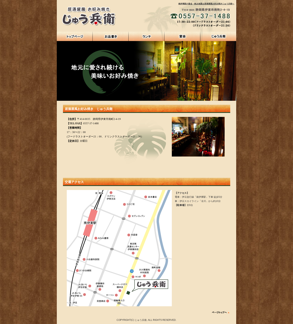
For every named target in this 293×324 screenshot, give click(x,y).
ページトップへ (220, 312)
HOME (75, 36)
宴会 (182, 36)
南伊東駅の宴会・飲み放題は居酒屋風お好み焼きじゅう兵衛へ (206, 4)
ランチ (146, 36)
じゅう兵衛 (218, 36)
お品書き (111, 36)
